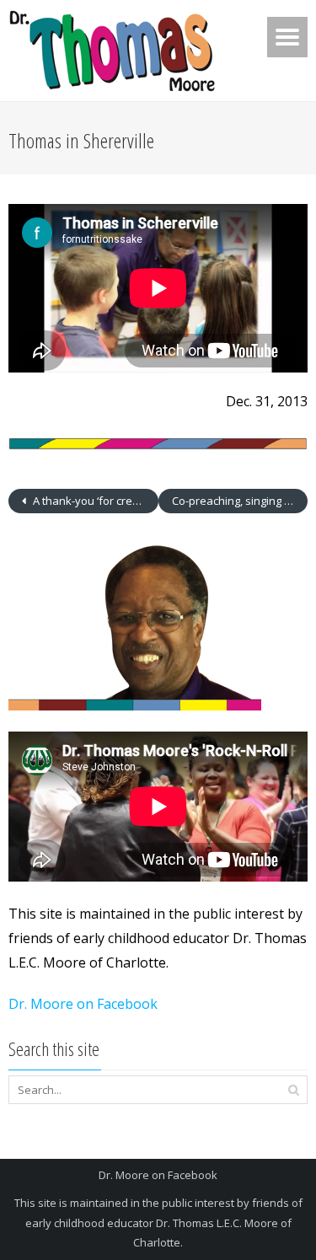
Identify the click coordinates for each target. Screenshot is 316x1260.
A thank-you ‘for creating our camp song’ (94, 500)
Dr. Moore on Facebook (83, 1004)
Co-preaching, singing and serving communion (240, 500)
